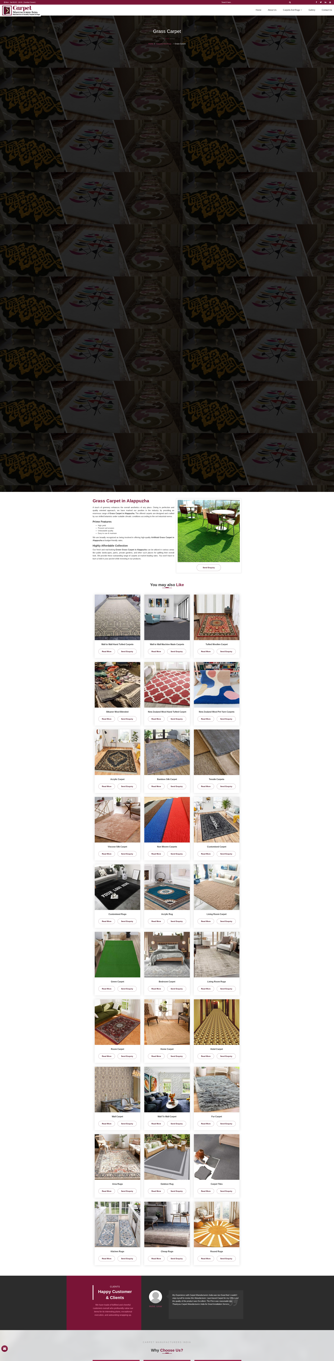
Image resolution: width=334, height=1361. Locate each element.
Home (258, 10)
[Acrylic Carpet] (117, 752)
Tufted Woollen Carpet (217, 644)
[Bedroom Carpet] (167, 955)
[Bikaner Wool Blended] (117, 685)
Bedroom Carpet (167, 982)
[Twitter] (321, 2)
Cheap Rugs (167, 1251)
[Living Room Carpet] (216, 887)
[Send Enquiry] (4, 1348)
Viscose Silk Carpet (117, 847)
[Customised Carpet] (216, 820)
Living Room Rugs (216, 982)
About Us (272, 10)
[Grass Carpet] (209, 531)
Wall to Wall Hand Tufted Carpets (117, 644)
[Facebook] (316, 2)
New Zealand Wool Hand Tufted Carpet (167, 712)
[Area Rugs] (117, 1157)
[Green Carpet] (117, 955)
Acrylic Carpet (117, 779)
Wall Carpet (117, 1116)
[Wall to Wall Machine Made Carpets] (167, 617)
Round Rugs (216, 1251)
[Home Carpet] (167, 1022)
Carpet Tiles (217, 1184)
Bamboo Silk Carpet (167, 779)
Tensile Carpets (216, 779)
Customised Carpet (216, 847)
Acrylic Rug (167, 914)
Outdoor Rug (167, 1184)
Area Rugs (117, 1184)
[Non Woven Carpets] (167, 820)
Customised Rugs (117, 914)
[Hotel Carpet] (216, 1022)
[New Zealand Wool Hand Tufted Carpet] (167, 685)
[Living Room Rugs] (216, 955)
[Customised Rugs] (117, 887)
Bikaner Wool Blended (117, 712)
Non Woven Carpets (167, 847)
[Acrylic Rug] (167, 887)
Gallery (312, 10)
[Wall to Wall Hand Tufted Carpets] (117, 617)
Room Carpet (117, 1049)
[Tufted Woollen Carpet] (216, 617)
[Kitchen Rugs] (117, 1224)
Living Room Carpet (216, 914)
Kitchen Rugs (117, 1251)
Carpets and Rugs (291, 10)
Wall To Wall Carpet (167, 1116)
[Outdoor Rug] (167, 1157)
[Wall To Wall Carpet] (167, 1089)
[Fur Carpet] (216, 1089)
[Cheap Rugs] (167, 1224)
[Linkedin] (325, 2)
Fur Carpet (216, 1116)
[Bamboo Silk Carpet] (167, 752)
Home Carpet (167, 1049)
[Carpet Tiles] (216, 1157)
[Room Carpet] (117, 1022)
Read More (106, 651)
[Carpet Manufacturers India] (21, 10)
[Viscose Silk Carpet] (117, 820)
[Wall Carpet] (117, 1089)
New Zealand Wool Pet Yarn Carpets (216, 712)
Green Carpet (117, 982)
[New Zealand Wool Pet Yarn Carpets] (216, 685)
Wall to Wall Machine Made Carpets (167, 644)
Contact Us (327, 10)
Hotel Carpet (216, 1049)
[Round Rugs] (216, 1224)
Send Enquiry (209, 568)
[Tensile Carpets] (216, 752)
